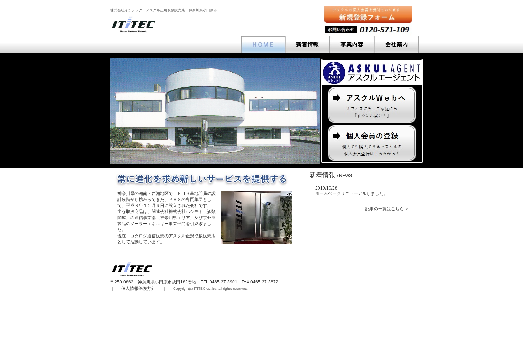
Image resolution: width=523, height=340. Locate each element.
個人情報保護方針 (138, 288)
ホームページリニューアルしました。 (351, 191)
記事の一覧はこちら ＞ (387, 208)
